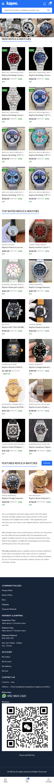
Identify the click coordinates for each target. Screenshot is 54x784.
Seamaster (39, 284)
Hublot (43, 244)
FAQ (3, 600)
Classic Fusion (34, 244)
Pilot (7, 324)
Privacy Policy (7, 590)
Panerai (38, 324)
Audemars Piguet (35, 444)
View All (46, 463)
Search (48, 10)
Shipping (5, 604)
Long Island (45, 404)
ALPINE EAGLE (6, 404)
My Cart (5, 671)
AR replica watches (9, 551)
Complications (7, 444)
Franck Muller (34, 404)
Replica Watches (43, 112)
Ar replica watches (23, 772)
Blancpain (5, 284)
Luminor (32, 324)
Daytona (6, 495)
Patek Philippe (18, 444)
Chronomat (14, 72)
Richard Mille (7, 364)
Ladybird (13, 284)
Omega (31, 284)
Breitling (5, 72)
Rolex (12, 495)
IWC (3, 324)
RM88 (14, 364)
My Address (6, 666)
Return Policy (7, 595)
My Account (6, 661)
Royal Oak (46, 444)
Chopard (15, 404)
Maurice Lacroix (8, 244)
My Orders (6, 657)
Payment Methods (9, 609)
